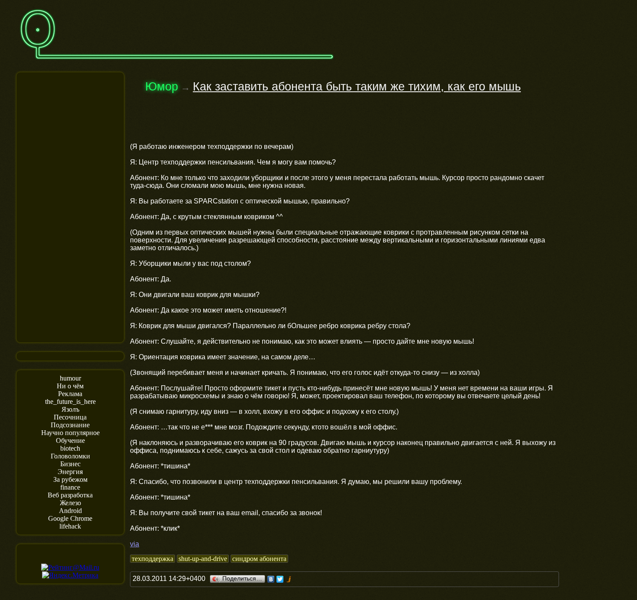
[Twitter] (280, 579)
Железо (70, 502)
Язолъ (70, 409)
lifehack (70, 526)
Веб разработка (70, 495)
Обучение (70, 440)
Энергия (70, 471)
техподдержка (152, 558)
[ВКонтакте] (271, 579)
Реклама (70, 393)
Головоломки (70, 456)
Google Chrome (70, 518)
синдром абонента (259, 558)
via (134, 544)
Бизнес (70, 464)
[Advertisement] (70, 206)
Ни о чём (70, 386)
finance (70, 487)
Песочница (70, 417)
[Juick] (289, 579)
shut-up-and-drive (203, 558)
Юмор (161, 86)
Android (70, 510)
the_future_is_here (70, 401)
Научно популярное (70, 432)
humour (70, 378)
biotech (70, 448)
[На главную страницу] (176, 63)
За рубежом (70, 479)
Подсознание (70, 425)
